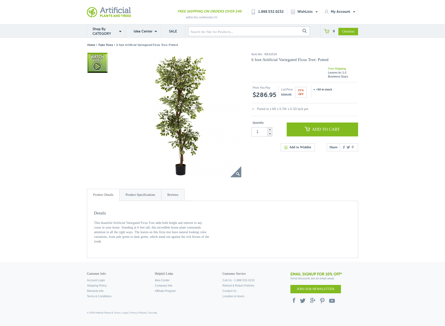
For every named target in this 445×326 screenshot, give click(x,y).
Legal (125, 312)
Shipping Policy (97, 285)
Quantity (258, 122)
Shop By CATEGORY (101, 31)
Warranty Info (95, 291)
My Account (341, 11)
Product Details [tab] (103, 195)
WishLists (305, 11)
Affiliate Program (165, 291)
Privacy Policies (138, 312)
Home (91, 45)
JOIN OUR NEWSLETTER (315, 289)
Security (153, 312)
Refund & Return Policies (238, 285)
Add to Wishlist (300, 147)
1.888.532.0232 (271, 11)
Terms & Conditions (99, 296)
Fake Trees (106, 45)
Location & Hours (233, 296)
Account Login (96, 280)
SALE (173, 31)
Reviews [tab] (172, 195)
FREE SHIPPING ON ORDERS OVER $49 (210, 11)
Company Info (163, 285)
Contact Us (229, 291)
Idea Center (143, 31)
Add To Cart (326, 129)
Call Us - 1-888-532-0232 (238, 280)
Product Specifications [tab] (140, 195)
